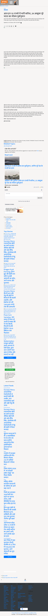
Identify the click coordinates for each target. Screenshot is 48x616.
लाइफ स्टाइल (13, 605)
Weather (5, 521)
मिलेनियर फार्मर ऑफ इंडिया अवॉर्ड (10, 220)
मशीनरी (12, 596)
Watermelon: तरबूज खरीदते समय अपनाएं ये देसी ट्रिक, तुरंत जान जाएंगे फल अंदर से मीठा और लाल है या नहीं (9, 348)
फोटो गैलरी (20, 606)
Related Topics (9, 143)
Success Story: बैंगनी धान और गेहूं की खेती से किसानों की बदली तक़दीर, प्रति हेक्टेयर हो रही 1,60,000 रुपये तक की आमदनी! (10, 299)
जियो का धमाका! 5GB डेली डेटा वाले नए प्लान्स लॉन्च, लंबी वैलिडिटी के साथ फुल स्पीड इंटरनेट (10, 498)
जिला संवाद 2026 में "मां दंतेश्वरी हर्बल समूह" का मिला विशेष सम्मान (10, 473)
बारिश (5, 146)
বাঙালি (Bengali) (5, 596)
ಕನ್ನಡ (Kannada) (6, 599)
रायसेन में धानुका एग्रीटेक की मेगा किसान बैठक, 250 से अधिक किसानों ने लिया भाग (9, 459)
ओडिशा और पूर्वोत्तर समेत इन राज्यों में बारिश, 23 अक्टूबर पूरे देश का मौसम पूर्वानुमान (23, 181)
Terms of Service (21, 613)
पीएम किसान (8, 228)
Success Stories (7, 388)
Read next (9, 154)
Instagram (30, 599)
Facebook (30, 595)
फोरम (19, 605)
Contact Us (30, 587)
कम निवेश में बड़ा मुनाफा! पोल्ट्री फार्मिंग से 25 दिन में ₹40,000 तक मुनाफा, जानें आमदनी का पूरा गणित (10, 547)
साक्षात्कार (12, 590)
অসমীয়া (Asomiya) (6, 603)
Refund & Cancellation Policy (30, 613)
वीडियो (19, 608)
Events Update (21, 604)
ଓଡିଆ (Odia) (6, 601)
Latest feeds (8, 385)
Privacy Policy (14, 613)
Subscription (20, 587)
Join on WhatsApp (9, 369)
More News (10, 557)
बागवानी (12, 591)
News (5, 432)
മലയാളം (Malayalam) (6, 589)
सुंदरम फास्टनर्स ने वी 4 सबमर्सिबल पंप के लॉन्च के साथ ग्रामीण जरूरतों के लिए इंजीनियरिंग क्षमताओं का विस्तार (10, 441)
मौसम (6, 10)
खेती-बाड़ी (12, 597)
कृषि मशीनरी (8, 224)
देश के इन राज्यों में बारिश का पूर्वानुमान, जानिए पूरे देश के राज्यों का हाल (24, 167)
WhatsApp (30, 601)
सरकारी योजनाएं (12, 603)
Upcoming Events (21, 602)
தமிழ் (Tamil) (6, 594)
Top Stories (8, 231)
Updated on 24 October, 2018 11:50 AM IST (12, 22)
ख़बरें (16, 577)
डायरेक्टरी (12, 609)
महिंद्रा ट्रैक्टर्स (8, 222)
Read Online (20, 586)
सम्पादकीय (13, 607)
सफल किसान (8, 218)
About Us (30, 586)
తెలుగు (5, 607)
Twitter (29, 597)
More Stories (10, 357)
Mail (38, 151)
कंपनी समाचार (13, 587)
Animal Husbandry (7, 538)
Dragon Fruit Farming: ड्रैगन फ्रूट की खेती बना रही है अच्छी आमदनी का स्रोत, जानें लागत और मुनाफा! (9, 276)
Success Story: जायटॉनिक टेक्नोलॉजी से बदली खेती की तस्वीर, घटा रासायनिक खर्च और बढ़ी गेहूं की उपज (9, 397)
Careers (29, 589)
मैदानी (11, 146)
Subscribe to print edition (21, 594)
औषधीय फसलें (13, 593)
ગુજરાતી (5, 608)
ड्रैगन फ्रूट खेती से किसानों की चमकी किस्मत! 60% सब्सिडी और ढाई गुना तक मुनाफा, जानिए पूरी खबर (10, 513)
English (5, 586)
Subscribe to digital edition (22, 596)
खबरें (11, 586)
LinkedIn (30, 598)
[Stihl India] (9, 2)
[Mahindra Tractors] (4, 6)
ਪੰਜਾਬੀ (5, 605)
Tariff (19, 590)
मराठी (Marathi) (6, 592)
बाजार (12, 600)
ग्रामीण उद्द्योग (13, 601)
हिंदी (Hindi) (6, 587)
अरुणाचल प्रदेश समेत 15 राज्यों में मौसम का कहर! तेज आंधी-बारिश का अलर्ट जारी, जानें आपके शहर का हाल (9, 529)
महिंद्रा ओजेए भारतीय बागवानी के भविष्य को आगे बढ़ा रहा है (10, 485)
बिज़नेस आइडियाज (9, 227)
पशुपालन (12, 594)
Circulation (20, 589)
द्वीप (9, 146)
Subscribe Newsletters (10, 381)
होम (6, 576)
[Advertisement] (24, 131)
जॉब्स (25, 581)
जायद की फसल (9, 225)
